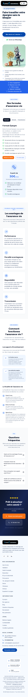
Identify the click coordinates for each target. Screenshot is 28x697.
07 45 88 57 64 (15, 522)
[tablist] (14, 119)
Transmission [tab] (21, 119)
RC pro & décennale (7, 575)
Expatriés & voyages (7, 591)
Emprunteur (5, 573)
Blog (3, 604)
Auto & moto (5, 565)
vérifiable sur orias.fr (17, 684)
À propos (4, 599)
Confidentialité (6, 622)
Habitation (5, 567)
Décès (4, 583)
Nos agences (5, 602)
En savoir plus (20, 157)
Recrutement (5, 610)
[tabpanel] (14, 160)
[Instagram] (7, 556)
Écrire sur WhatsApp (15, 40)
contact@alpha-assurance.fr (12, 643)
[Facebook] (4, 556)
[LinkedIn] (11, 556)
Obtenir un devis (8, 157)
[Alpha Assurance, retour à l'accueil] (10, 3)
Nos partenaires (6, 612)
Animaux (4, 588)
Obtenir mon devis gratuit (15, 516)
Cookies (4, 625)
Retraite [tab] (14, 119)
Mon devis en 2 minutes (13, 34)
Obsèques (5, 586)
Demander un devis (9, 650)
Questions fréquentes (8, 607)
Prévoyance (5, 578)
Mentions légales (6, 620)
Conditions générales (7, 628)
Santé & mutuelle (6, 570)
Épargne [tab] (6, 119)
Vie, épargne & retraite (8, 580)
